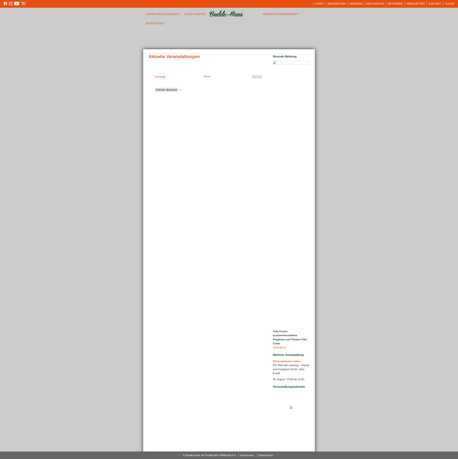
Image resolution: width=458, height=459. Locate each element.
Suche (449, 3)
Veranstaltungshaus (162, 14)
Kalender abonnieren (166, 89)
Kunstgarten (195, 14)
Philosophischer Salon (287, 361)
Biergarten (155, 23)
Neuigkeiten (336, 3)
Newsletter (416, 3)
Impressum (247, 455)
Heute (207, 76)
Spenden (355, 3)
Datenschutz (265, 455)
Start (319, 3)
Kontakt (435, 3)
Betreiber (395, 3)
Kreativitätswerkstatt (281, 14)
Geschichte (375, 3)
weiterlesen (279, 347)
